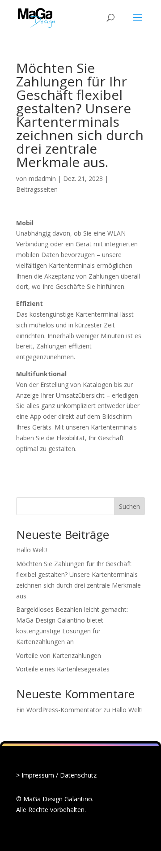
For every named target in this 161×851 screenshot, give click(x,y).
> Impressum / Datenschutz (56, 775)
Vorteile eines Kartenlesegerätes (63, 669)
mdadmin (42, 178)
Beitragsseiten (37, 189)
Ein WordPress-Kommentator (59, 709)
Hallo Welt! (31, 550)
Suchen (129, 506)
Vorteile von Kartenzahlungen (58, 655)
